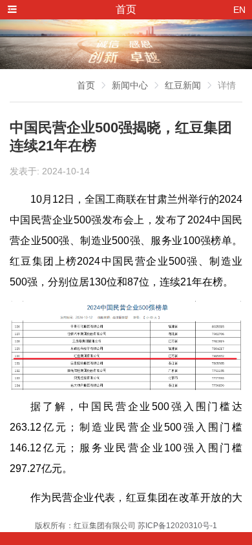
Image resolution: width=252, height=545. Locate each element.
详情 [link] (227, 85)
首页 (86, 85)
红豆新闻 (183, 85)
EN (239, 10)
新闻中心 (130, 85)
